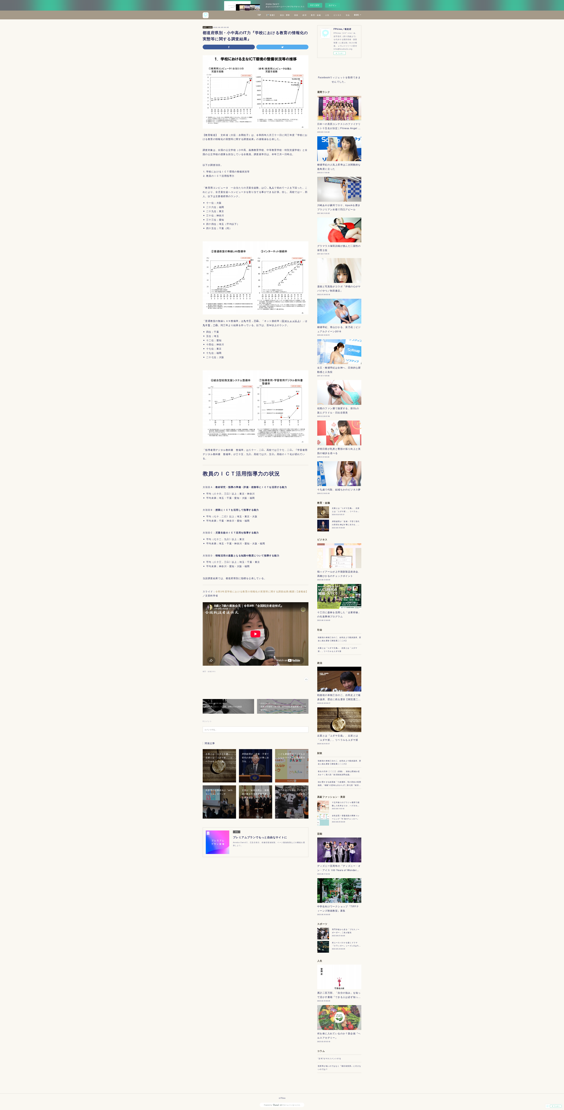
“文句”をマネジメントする (329, 1058)
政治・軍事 (285, 15)
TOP (259, 15)
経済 (305, 15)
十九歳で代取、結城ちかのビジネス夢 (339, 489)
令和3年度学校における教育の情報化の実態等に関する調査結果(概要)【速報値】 (261, 591)
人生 (327, 15)
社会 (348, 15)
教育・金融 (316, 15)
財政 (296, 15)
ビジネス (337, 15)
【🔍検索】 (270, 15)
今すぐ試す (315, 5)
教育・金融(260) (209, 671)
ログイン (332, 5)
